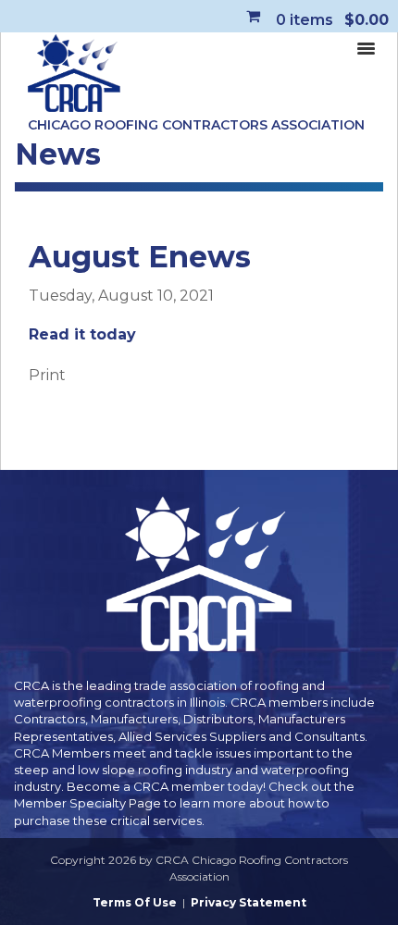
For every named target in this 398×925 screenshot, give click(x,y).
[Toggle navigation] (365, 47)
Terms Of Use (135, 902)
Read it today (82, 334)
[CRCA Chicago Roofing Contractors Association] (74, 74)
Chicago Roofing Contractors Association (196, 125)
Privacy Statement (248, 902)
